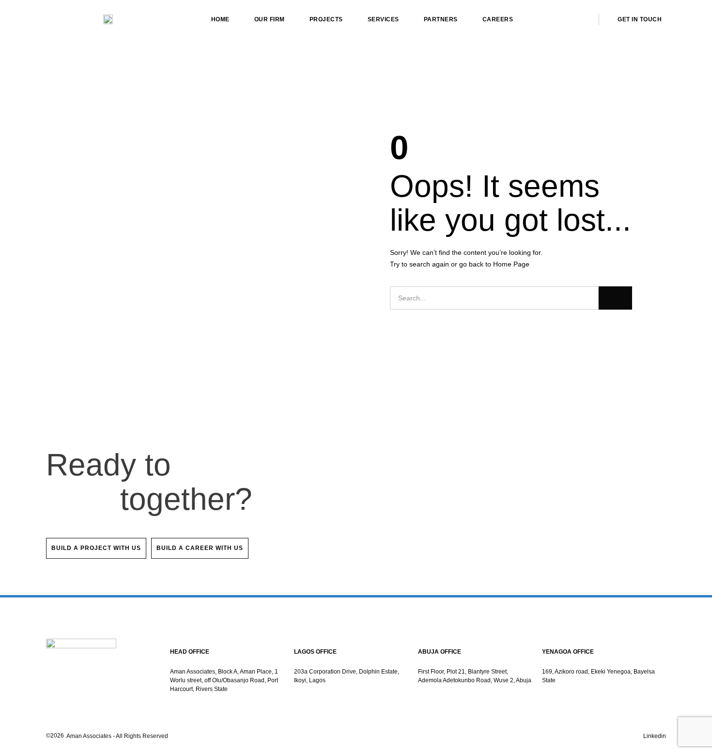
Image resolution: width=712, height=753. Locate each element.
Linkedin (654, 736)
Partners (441, 19)
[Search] (615, 298)
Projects (326, 19)
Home (220, 19)
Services (383, 19)
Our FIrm (269, 19)
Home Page (511, 264)
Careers (497, 19)
